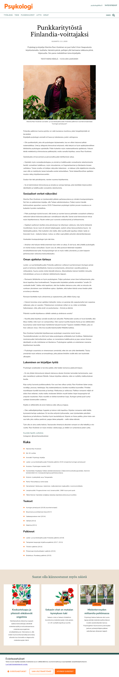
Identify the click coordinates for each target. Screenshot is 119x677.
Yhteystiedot (111, 5)
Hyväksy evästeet (65, 671)
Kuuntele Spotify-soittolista (33, 433)
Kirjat (46, 15)
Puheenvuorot (28, 15)
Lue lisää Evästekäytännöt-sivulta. (17, 664)
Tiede (17, 15)
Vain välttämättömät (41, 671)
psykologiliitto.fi (96, 5)
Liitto (39, 15)
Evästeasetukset (18, 671)
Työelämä (8, 15)
